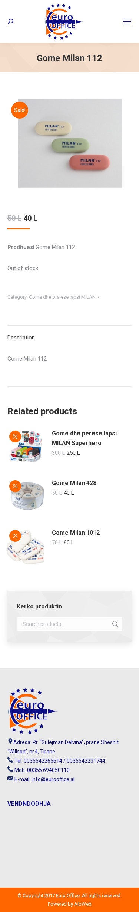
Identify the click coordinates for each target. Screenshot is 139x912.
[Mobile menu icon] (127, 21)
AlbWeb (82, 904)
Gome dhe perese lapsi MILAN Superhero (84, 438)
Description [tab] (21, 337)
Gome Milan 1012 (76, 532)
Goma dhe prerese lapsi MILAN (62, 297)
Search (114, 624)
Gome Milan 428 (74, 483)
